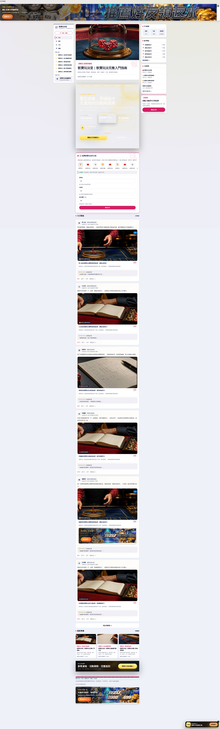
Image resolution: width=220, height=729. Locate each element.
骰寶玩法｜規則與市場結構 (64, 55)
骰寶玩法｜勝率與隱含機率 (64, 71)
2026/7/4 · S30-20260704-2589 (90, 564)
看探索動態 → (145, 60)
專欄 (58, 48)
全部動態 (137, 215)
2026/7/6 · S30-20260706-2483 (90, 351)
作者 (82, 678)
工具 (58, 44)
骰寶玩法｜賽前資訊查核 (63, 61)
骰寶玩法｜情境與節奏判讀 (64, 65)
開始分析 (154, 110)
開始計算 (107, 207)
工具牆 (95, 678)
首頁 (58, 37)
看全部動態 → (107, 625)
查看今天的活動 (127, 666)
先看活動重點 (122, 137)
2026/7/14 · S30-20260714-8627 (90, 288)
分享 (87, 278)
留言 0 (83, 472)
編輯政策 (87, 678)
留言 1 (82, 278)
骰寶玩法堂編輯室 (82, 76)
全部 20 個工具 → (146, 91)
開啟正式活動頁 (93, 137)
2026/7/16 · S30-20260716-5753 (90, 415)
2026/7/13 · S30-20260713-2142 (90, 224)
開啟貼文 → (92, 278)
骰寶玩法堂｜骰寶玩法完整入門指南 (102, 68)
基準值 (81, 177)
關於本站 (78, 678)
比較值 (81, 187)
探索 (58, 41)
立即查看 (213, 724)
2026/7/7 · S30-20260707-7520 (90, 481)
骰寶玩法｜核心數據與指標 (64, 58)
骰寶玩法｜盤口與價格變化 (64, 68)
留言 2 (82, 555)
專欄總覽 (137, 631)
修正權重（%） (83, 197)
